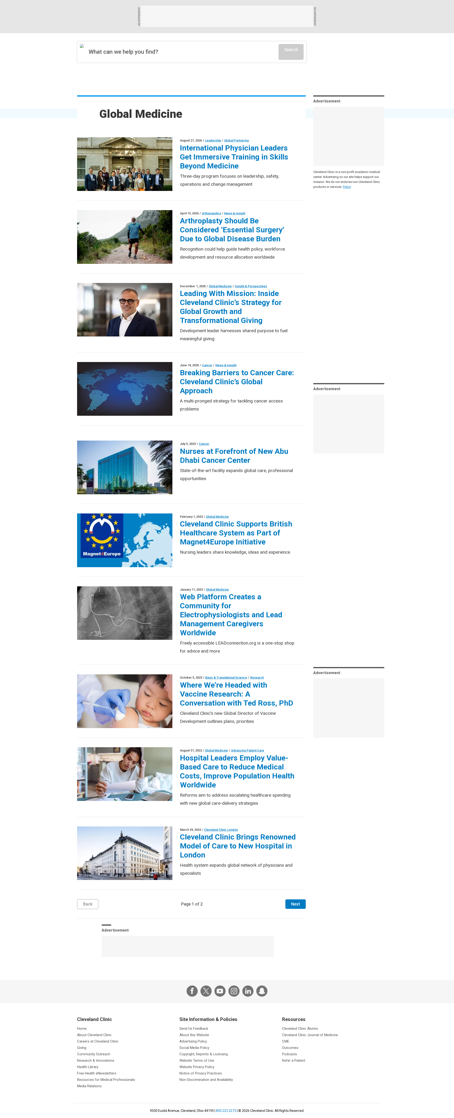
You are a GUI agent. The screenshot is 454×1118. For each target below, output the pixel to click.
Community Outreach (93, 1054)
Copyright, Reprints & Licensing (203, 1054)
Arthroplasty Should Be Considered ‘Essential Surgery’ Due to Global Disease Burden (232, 229)
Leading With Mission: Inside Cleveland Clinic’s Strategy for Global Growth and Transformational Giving (231, 307)
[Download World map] (124, 389)
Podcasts (289, 1054)
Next (295, 903)
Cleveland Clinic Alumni (300, 1028)
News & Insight (234, 213)
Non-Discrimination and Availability (206, 1080)
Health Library (87, 1067)
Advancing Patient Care (247, 750)
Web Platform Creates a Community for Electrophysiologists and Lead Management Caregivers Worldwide (231, 614)
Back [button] (87, 903)
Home (82, 1028)
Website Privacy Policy (196, 1067)
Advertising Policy (193, 1041)
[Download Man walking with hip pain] (124, 237)
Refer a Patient (293, 1060)
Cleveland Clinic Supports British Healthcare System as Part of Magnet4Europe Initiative (236, 532)
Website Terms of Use (196, 1060)
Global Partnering (236, 140)
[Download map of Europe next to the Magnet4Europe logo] (124, 540)
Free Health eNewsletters (96, 1073)
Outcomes (290, 1048)
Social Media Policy (194, 1048)
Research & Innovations (95, 1060)
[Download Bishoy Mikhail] (124, 310)
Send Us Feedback (193, 1028)
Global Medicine (220, 286)
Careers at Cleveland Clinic (97, 1041)
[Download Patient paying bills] (124, 774)
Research (257, 677)
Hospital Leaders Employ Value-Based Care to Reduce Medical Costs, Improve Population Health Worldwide (237, 771)
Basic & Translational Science (226, 677)
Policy (347, 187)
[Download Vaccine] (124, 701)
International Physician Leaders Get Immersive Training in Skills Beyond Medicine (234, 156)
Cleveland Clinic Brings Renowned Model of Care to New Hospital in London (238, 845)
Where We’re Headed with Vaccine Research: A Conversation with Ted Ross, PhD (236, 694)
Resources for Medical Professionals (106, 1080)
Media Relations (89, 1086)
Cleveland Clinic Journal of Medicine (310, 1035)
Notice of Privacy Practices (200, 1073)
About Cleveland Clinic (94, 1035)
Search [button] (291, 49)
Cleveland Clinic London (221, 829)
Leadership (213, 140)
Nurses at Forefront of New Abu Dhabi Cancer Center (234, 456)
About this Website (194, 1035)
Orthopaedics (211, 213)
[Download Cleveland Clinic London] (124, 853)
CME (285, 1041)
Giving (81, 1048)
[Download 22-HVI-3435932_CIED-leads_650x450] (124, 613)
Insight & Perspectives (251, 286)
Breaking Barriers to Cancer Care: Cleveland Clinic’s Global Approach (237, 381)
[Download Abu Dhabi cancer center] (124, 467)
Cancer (207, 365)
